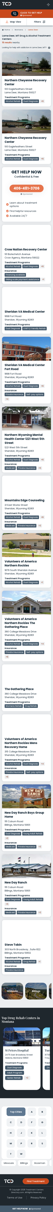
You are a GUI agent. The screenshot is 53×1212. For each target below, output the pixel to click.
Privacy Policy (38, 1197)
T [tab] (10, 1153)
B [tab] (42, 1111)
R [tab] (31, 1143)
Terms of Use (14, 1197)
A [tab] (32, 1111)
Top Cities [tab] (16, 1111)
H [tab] (11, 1132)
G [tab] (42, 1122)
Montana (19, 30)
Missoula (9, 1163)
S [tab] (42, 1143)
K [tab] (32, 1132)
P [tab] (21, 1143)
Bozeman (39, 1163)
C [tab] (11, 1122)
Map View (15, 21)
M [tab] (11, 1143)
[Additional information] (49, 47)
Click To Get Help (31, 12)
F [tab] (31, 1122)
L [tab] (42, 1132)
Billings (24, 1163)
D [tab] (21, 1122)
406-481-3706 (14, 13)
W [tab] (21, 1153)
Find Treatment (36, 1181)
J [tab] (21, 1132)
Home (7, 30)
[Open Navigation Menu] (48, 4)
